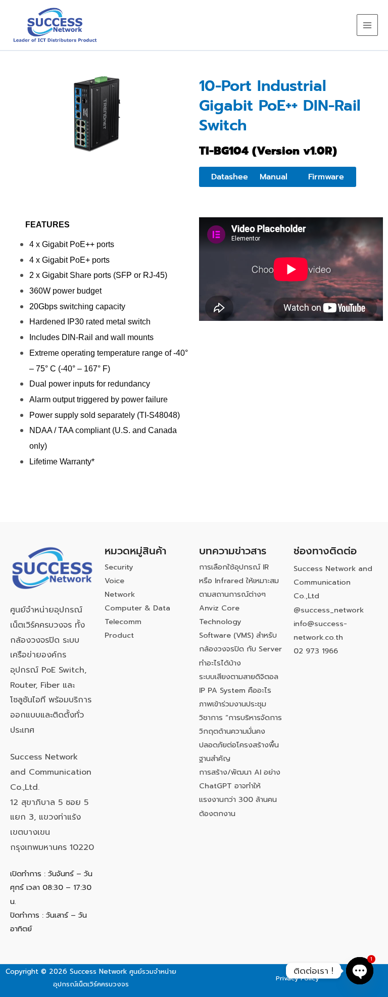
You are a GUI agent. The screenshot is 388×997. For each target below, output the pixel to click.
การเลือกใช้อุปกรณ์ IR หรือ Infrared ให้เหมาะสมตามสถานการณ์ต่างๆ (239, 580)
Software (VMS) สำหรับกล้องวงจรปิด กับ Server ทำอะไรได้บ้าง (240, 649)
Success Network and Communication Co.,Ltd (333, 582)
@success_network (329, 609)
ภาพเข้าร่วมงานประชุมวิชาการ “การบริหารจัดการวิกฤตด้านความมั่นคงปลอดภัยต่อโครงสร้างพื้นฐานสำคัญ (240, 731)
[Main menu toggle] (367, 24)
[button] (274, 177)
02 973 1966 (316, 650)
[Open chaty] (359, 970)
